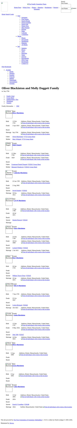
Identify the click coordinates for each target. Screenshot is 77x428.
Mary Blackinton (17, 258)
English (8, 70)
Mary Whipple (16, 139)
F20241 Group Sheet (34, 164)
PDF (17, 106)
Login (12, 14)
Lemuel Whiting (17, 248)
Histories (40, 7)
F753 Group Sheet (29, 136)
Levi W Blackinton (20, 200)
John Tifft (15, 334)
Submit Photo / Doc (12, 99)
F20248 (27, 404)
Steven (12, 423)
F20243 (25, 220)
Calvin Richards (17, 305)
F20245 (28, 275)
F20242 (24, 190)
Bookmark (8, 67)
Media (19, 36)
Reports (55, 7)
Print (3, 67)
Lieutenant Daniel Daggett (19, 164)
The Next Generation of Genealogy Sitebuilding (28, 420)
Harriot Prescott (17, 220)
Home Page (17, 7)
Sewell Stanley (16, 190)
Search (8, 14)
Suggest (9, 103)
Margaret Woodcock (17, 167)
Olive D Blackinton (20, 285)
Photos (34, 7)
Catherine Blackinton (20, 173)
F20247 (21, 334)
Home (3, 14)
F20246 (25, 305)
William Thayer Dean (18, 275)
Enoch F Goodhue (17, 404)
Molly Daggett (16, 145)
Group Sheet (10, 98)
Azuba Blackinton (19, 315)
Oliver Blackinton (18, 113)
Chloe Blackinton (19, 386)
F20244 (25, 248)
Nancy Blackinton (19, 228)
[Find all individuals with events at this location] (35, 123)
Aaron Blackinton (18, 365)
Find (18, 16)
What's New (26, 7)
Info (18, 46)
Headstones (48, 7)
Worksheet (10, 101)
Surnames (37, 9)
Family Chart (10, 96)
